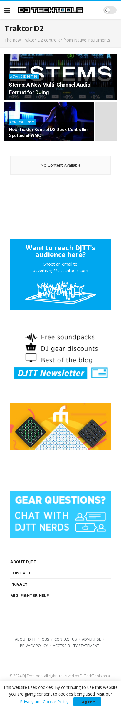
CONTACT (20, 573)
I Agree (87, 701)
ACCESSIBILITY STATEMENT (76, 645)
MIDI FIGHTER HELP (29, 595)
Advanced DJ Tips (23, 76)
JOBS (45, 639)
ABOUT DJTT (23, 562)
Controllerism (22, 122)
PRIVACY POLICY (34, 645)
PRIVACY (18, 584)
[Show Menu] (7, 10)
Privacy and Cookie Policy (44, 701)
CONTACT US (65, 639)
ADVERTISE (91, 639)
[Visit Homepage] (57, 10)
